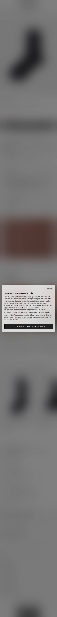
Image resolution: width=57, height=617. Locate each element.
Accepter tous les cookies (29, 326)
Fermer (50, 288)
